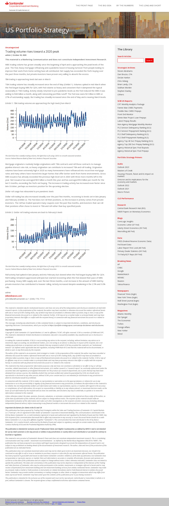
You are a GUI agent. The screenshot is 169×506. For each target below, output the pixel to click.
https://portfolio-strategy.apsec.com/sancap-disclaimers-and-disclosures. (77, 325)
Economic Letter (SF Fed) (128, 224)
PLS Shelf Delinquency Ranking (131, 134)
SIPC (53, 504)
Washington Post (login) (128, 304)
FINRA (60, 504)
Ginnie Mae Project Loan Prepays (132, 117)
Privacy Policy (81, 502)
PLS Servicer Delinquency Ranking (132, 127)
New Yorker (123, 330)
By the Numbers (125, 5)
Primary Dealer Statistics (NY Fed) (132, 251)
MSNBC (121, 277)
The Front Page (84, 5)
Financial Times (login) (127, 294)
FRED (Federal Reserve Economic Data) (134, 241)
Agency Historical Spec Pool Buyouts (133, 147)
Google (121, 271)
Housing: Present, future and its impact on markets (136, 175)
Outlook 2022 (123, 185)
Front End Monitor (125, 114)
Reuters (121, 281)
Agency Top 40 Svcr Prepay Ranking (133, 141)
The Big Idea (104, 5)
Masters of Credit (125, 170)
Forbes (120, 324)
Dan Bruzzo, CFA (125, 74)
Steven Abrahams (125, 71)
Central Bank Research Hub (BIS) (131, 208)
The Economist (124, 320)
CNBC (120, 267)
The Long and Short (150, 5)
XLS (149, 127)
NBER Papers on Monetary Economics (134, 211)
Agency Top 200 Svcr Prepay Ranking (133, 144)
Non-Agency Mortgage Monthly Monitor (135, 124)
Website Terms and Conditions (14, 502)
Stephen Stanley (124, 91)
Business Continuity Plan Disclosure (38, 502)
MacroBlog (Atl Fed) (126, 231)
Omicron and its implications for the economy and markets (133, 180)
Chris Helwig (123, 81)
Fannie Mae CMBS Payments (130, 107)
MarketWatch (123, 274)
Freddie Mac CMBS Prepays (129, 111)
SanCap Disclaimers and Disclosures (63, 502)
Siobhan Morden (125, 87)
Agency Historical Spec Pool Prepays (133, 151)
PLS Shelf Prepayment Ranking (131, 137)
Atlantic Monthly (124, 314)
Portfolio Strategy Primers (130, 157)
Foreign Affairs (124, 327)
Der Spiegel (122, 317)
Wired (120, 334)
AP (119, 264)
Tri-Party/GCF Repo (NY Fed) (130, 254)
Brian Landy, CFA (125, 84)
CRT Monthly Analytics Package (131, 104)
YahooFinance (124, 284)
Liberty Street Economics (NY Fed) (132, 228)
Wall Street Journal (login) (128, 300)
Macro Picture (124, 192)
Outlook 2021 (123, 188)
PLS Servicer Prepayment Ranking (132, 131)
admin (8, 55)
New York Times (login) (127, 297)
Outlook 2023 (123, 167)
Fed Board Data (124, 244)
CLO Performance (126, 198)
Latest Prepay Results (127, 121)
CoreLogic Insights (125, 221)
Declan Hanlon (124, 77)
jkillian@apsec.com (13, 295)
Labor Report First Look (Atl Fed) (132, 248)
